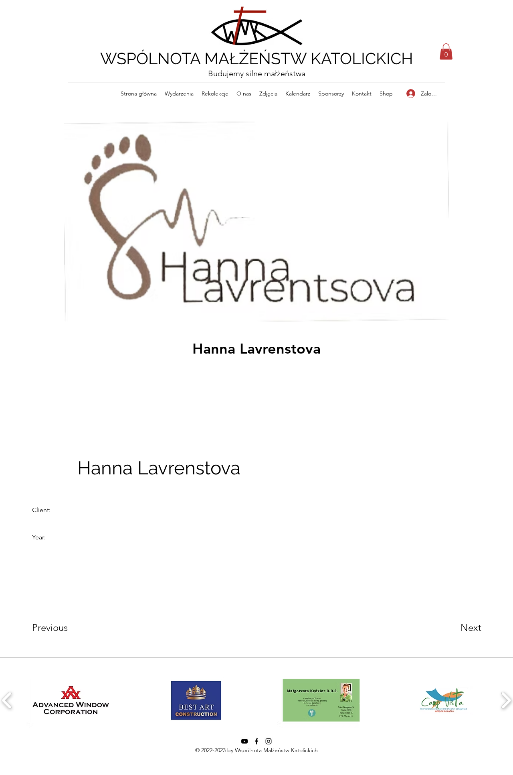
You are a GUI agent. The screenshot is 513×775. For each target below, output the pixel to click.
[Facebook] (256, 741)
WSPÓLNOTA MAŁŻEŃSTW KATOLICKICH (256, 58)
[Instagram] (269, 741)
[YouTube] (244, 741)
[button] (446, 51)
